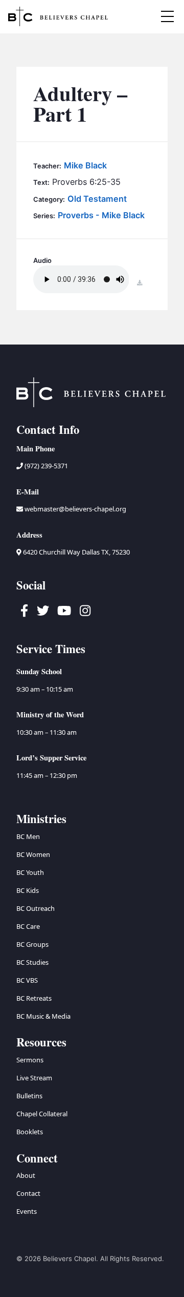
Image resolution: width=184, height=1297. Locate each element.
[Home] (57, 16)
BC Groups (32, 944)
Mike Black (85, 165)
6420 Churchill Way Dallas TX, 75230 (75, 552)
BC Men (28, 836)
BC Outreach (35, 908)
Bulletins (29, 1095)
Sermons (29, 1059)
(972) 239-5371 (45, 465)
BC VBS (27, 980)
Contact (28, 1193)
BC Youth (30, 872)
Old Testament (97, 199)
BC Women (33, 854)
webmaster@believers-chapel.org (75, 508)
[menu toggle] (167, 16)
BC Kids (27, 890)
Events (26, 1211)
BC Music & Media (43, 1016)
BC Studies (32, 962)
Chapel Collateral (41, 1113)
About (25, 1175)
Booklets (29, 1131)
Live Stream (34, 1077)
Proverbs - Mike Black (101, 215)
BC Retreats (34, 998)
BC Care (28, 926)
